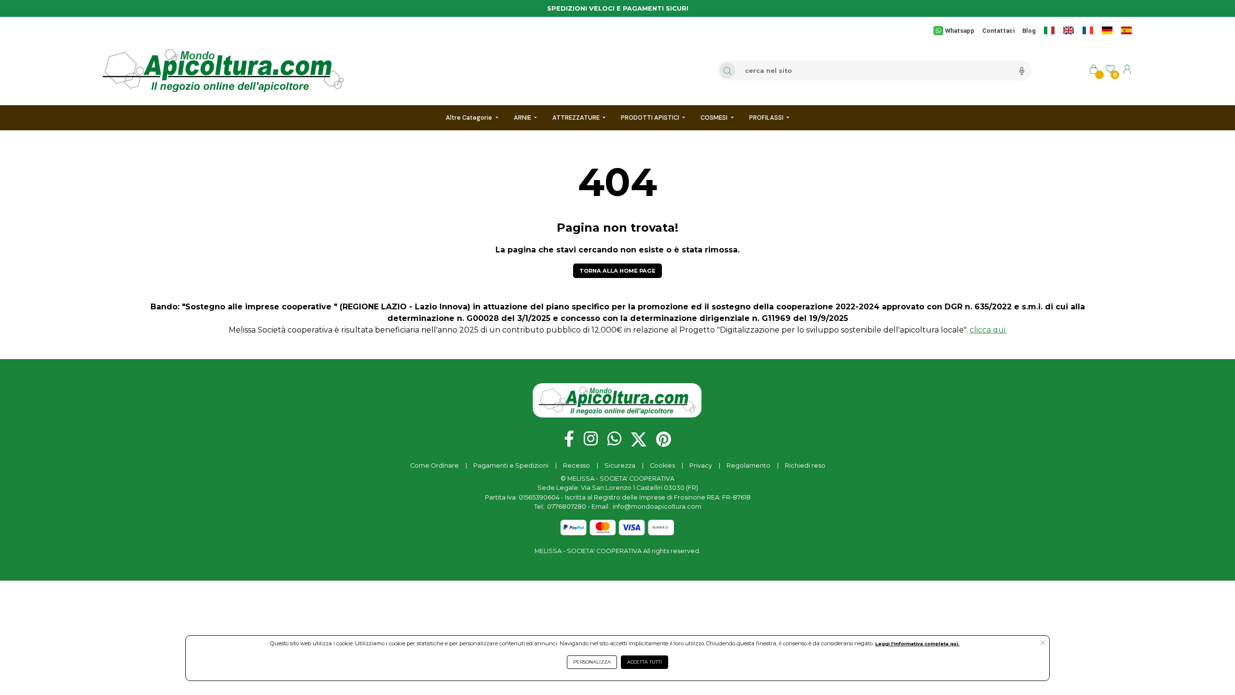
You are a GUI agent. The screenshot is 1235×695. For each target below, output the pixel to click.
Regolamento (748, 465)
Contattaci (998, 30)
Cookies (662, 465)
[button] (1042, 643)
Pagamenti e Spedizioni (511, 465)
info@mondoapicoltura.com (657, 506)
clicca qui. (988, 329)
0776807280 (566, 506)
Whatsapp (959, 30)
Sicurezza (619, 465)
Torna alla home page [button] (617, 270)
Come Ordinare (434, 465)
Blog (1029, 30)
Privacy (700, 465)
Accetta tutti (644, 662)
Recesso (576, 465)
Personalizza (592, 662)
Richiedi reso (805, 465)
